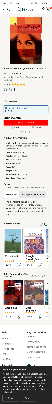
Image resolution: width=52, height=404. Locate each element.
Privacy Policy (33, 341)
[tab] (11, 194)
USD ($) (34, 3)
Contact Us (7, 343)
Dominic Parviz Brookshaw (24, 77)
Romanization (34, 357)
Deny (27, 398)
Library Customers (36, 351)
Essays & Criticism (36, 187)
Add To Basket (27, 122)
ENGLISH (44, 3)
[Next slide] (46, 223)
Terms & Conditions (36, 346)
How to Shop (8, 348)
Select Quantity (12, 117)
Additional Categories (17, 187)
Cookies (31, 336)
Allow (10, 398)
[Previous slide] (41, 223)
